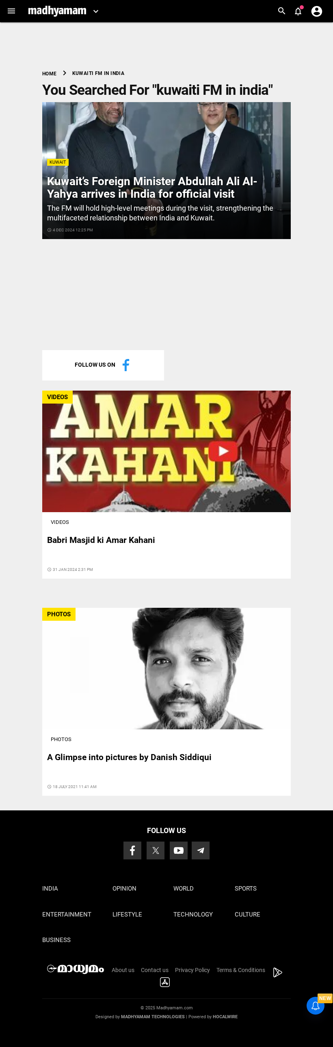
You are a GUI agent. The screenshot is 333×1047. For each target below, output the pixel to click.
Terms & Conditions (240, 970)
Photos (61, 739)
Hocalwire (225, 1016)
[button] (11, 11)
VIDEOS (57, 397)
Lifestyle (127, 914)
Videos (60, 522)
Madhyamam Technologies (153, 1016)
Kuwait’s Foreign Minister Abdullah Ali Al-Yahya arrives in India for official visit (152, 188)
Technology (193, 914)
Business (56, 940)
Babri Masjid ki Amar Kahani (101, 540)
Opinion (124, 888)
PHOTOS (59, 614)
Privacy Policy (192, 970)
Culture (247, 914)
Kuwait (58, 162)
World (183, 888)
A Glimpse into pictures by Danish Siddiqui (129, 757)
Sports (246, 888)
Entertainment (66, 914)
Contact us (155, 970)
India (50, 888)
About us (123, 970)
